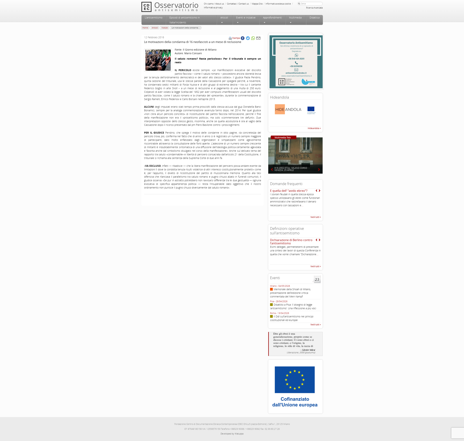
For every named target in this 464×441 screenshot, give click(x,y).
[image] (158, 60)
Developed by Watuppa (232, 433)
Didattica (315, 17)
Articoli (224, 17)
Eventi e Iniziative (246, 17)
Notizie (165, 27)
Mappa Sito (257, 3)
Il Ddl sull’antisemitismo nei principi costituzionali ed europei (291, 318)
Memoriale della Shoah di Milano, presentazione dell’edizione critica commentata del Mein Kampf (290, 292)
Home (145, 27)
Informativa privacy (213, 7)
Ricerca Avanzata (314, 7)
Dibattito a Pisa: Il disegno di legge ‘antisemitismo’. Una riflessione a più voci (293, 306)
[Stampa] (230, 38)
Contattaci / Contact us (238, 3)
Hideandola (313, 128)
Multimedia (295, 17)
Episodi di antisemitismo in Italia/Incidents (184, 20)
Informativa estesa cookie (278, 3)
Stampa (236, 38)
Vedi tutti (314, 217)
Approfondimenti (272, 17)
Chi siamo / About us (214, 3)
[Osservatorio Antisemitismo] (177, 6)
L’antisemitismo (153, 17)
